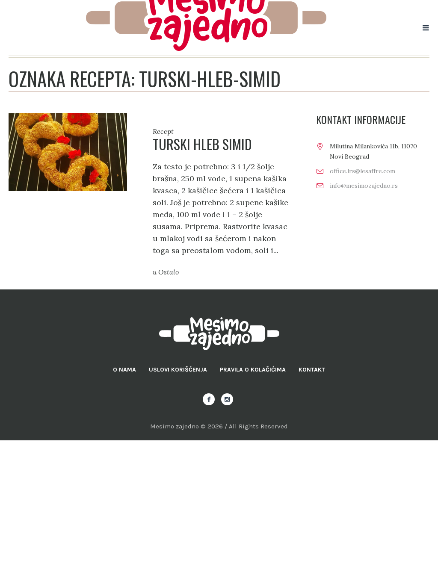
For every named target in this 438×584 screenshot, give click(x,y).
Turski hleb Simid (202, 144)
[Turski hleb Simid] (68, 151)
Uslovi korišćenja (178, 369)
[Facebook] (209, 399)
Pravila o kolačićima (253, 369)
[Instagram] (227, 399)
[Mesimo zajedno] (219, 333)
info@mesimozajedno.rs (364, 185)
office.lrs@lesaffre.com (362, 171)
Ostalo (168, 272)
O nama (124, 369)
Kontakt (312, 369)
